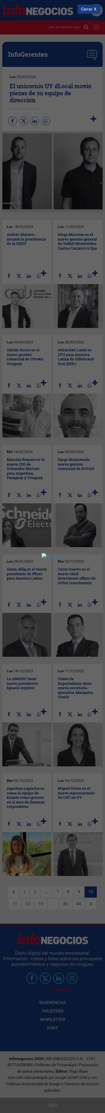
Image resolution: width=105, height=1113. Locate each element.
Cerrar (86, 9)
